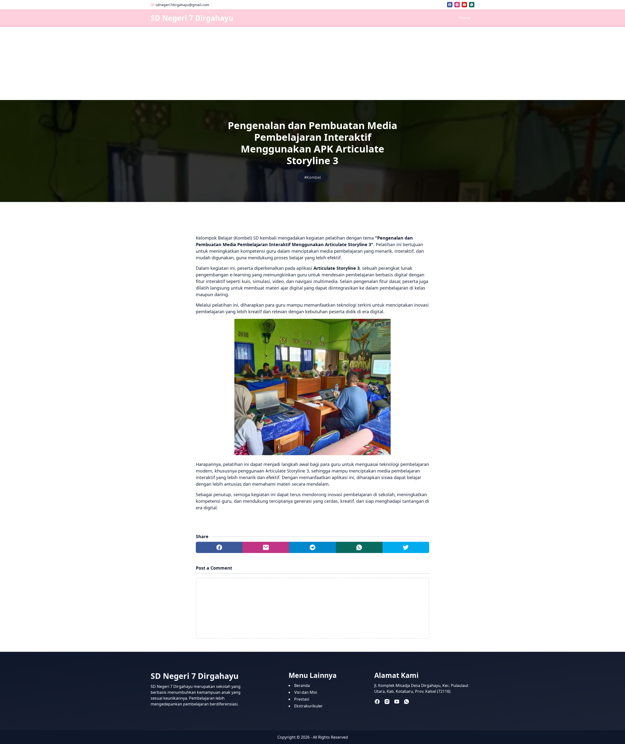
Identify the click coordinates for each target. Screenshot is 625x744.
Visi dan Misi (305, 692)
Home (464, 17)
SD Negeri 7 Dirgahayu (192, 18)
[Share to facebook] (219, 547)
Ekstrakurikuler (308, 706)
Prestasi (301, 699)
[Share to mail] (265, 547)
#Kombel (312, 177)
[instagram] (457, 4)
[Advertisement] (312, 63)
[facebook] (449, 4)
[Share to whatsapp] (359, 547)
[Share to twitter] (406, 547)
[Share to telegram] (312, 547)
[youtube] (464, 4)
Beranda (302, 685)
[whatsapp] (471, 4)
